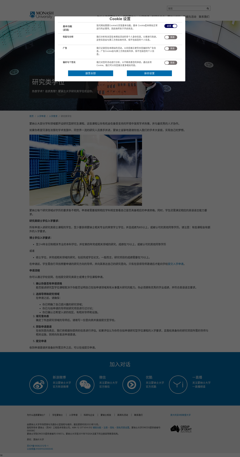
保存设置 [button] (149, 73)
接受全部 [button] (90, 73)
